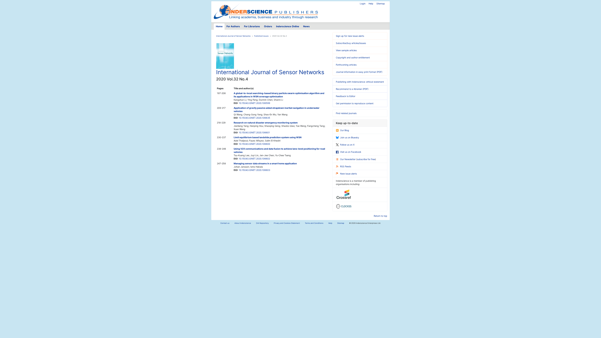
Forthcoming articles (346, 64)
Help (371, 3)
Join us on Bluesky (349, 137)
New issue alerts (348, 173)
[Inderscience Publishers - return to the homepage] (266, 10)
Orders (268, 26)
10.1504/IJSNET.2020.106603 (254, 170)
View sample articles (346, 50)
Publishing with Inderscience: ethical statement (360, 81)
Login (362, 3)
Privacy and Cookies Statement (287, 223)
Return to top (380, 216)
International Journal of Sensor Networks (233, 36)
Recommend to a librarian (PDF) (352, 89)
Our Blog (344, 130)
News (306, 26)
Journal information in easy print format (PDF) (359, 72)
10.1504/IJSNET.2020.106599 (254, 103)
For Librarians (252, 26)
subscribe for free (366, 159)
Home (219, 26)
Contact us (224, 223)
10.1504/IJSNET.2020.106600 (254, 144)
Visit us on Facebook (350, 152)
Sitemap (380, 3)
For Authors (233, 26)
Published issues (261, 36)
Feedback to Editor (345, 96)
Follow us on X (347, 144)
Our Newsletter (348, 159)
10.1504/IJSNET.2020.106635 (254, 117)
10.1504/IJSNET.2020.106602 (254, 158)
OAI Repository (262, 223)
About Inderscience (242, 223)
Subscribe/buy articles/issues (351, 43)
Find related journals (346, 113)
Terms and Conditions (314, 223)
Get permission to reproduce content (354, 103)
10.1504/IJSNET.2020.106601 (254, 132)
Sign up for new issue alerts (350, 36)
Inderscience (287, 26)
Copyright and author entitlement (353, 57)
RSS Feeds (345, 166)
